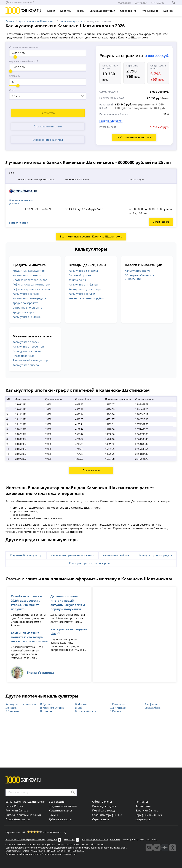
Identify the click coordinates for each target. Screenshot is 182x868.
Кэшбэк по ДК (77, 280)
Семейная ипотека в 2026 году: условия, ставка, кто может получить (26, 602)
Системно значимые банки (23, 815)
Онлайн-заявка (161, 221)
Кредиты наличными (63, 806)
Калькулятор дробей (26, 342)
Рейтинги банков (17, 810)
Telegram (52, 839)
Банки (51, 10)
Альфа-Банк (152, 704)
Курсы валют (150, 10)
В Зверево (12, 711)
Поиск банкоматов (18, 819)
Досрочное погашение (27, 307)
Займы (53, 815)
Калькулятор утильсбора (85, 289)
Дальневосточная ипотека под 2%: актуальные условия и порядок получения (67, 602)
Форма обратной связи (95, 839)
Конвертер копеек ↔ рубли (86, 298)
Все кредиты (57, 801)
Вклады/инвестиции (103, 10)
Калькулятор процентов (28, 346)
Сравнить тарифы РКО (107, 815)
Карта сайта (143, 806)
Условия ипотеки (18, 222)
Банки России (14, 806)
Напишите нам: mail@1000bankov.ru (26, 839)
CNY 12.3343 (157, 2)
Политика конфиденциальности (23, 854)
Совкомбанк (152, 707)
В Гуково (46, 704)
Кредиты (66, 10)
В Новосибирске (85, 711)
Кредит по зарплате (25, 303)
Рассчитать (48, 113)
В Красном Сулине (52, 707)
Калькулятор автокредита (29, 298)
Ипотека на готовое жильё (30, 280)
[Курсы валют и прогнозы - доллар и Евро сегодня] (149, 847)
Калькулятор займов (26, 293)
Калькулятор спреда (26, 365)
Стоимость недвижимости (23, 47)
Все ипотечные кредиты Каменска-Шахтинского (91, 236)
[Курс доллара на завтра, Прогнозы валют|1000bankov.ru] (156, 847)
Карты (80, 10)
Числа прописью (23, 355)
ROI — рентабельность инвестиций (139, 277)
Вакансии (115, 839)
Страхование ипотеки (48, 126)
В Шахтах (46, 711)
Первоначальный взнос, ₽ (23, 61)
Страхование (128, 10)
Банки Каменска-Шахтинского (25, 801)
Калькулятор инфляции (84, 284)
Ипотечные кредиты (71, 21)
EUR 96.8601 (141, 2)
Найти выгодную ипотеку (134, 137)
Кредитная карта (23, 312)
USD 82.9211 (124, 2)
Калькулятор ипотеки (27, 275)
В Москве (81, 704)
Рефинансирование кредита (31, 289)
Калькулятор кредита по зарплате (91, 563)
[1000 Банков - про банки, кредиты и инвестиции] (164, 847)
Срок (12, 90)
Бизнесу (168, 10)
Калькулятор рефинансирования (72, 555)
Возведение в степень (27, 351)
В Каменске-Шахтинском (118, 705)
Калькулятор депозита (83, 270)
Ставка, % (14, 75)
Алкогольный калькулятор (30, 360)
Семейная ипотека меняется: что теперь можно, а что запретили (29, 637)
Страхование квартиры (48, 139)
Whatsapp (69, 839)
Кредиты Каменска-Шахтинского (37, 21)
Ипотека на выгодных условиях (21, 202)
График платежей (110, 120)
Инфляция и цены (104, 806)
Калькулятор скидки (82, 293)
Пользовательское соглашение (58, 854)
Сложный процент (81, 275)
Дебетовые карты (60, 819)
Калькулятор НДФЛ (137, 270)
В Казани (115, 711)
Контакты (141, 801)
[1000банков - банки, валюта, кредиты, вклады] (172, 847)
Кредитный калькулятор (29, 270)
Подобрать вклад (103, 810)
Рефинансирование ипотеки (31, 284)
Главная (10, 21)
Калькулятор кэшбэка (27, 316)
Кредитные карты (60, 810)
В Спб (78, 707)
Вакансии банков (146, 810)
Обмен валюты (102, 801)
